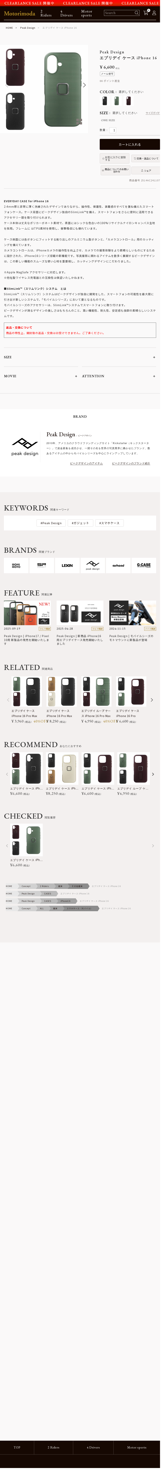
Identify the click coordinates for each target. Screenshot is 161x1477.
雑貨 (60, 886)
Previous (5, 85)
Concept (26, 886)
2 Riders (46, 13)
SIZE (8, 357)
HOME (9, 27)
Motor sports (86, 13)
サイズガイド (153, 113)
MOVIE (10, 376)
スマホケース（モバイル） (80, 908)
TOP (17, 1447)
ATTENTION (93, 376)
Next (83, 85)
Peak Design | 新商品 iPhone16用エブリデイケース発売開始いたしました (80, 640)
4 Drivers (66, 13)
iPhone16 (65, 900)
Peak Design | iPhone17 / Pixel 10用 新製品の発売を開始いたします (26, 640)
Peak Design (27, 27)
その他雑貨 (77, 886)
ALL (42, 908)
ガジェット (81, 523)
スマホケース (110, 523)
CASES (47, 893)
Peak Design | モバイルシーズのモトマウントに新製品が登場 (131, 638)
